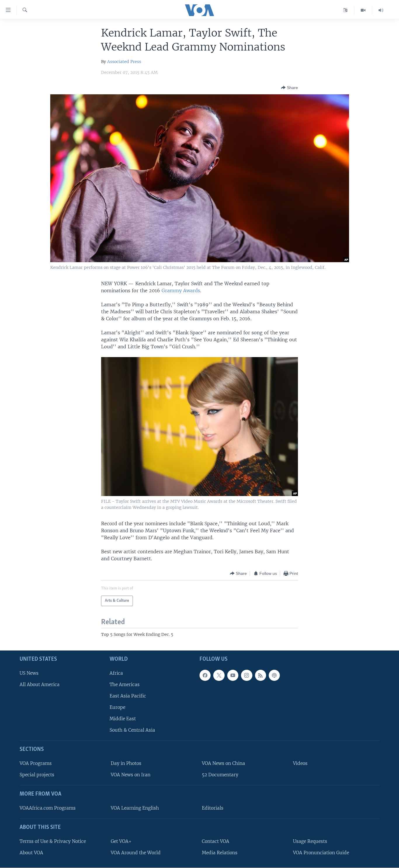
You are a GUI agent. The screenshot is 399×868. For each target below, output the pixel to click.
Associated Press (124, 61)
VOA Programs (36, 763)
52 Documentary (220, 774)
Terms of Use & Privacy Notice (53, 841)
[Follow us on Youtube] (232, 675)
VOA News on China (223, 763)
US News (29, 673)
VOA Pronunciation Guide (321, 852)
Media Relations (219, 852)
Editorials (212, 808)
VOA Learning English (135, 808)
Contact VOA (215, 841)
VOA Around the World (136, 852)
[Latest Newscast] (381, 10)
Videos (300, 763)
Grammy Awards (181, 290)
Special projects (37, 774)
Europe (117, 707)
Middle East (123, 718)
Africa (116, 673)
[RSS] (260, 675)
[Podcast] (274, 675)
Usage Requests (310, 841)
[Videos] (363, 10)
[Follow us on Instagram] (246, 675)
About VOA (31, 852)
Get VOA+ (121, 841)
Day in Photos (126, 763)
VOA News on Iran (130, 774)
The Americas (125, 684)
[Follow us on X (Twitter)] (218, 675)
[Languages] (345, 10)
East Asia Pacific (128, 696)
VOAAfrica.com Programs (48, 808)
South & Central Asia (132, 730)
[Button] (289, 87)
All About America (40, 684)
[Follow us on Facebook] (205, 675)
